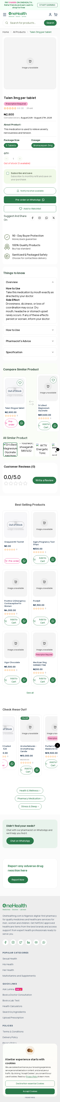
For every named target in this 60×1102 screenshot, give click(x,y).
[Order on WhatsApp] (21, 423)
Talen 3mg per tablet (14, 408)
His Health (8, 964)
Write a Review (44, 480)
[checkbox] (7, 173)
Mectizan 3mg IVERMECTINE (40, 663)
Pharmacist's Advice (18, 341)
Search (50, 22)
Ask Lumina (12, 989)
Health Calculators (12, 1006)
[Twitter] (21, 942)
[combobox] (15, 159)
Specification (14, 352)
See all (30, 692)
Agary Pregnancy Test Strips (44, 543)
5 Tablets (11, 145)
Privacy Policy (32, 1076)
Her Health (8, 970)
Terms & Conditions (13, 1031)
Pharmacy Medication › (30, 798)
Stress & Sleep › (30, 806)
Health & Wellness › (30, 790)
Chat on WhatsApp (20, 840)
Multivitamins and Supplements (19, 975)
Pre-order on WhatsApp (28, 199)
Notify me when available (32, 190)
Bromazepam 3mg (42, 145)
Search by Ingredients (14, 1011)
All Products (19, 31)
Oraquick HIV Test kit (14, 542)
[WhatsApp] (44, 942)
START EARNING (47, 5)
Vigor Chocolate (12, 662)
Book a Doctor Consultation (17, 994)
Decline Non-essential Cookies (30, 1083)
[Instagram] (13, 942)
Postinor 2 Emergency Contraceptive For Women (15, 603)
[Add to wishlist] (20, 383)
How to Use (13, 330)
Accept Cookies (30, 1091)
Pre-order (11, 423)
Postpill (36, 601)
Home (6, 31)
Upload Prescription (13, 1017)
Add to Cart (46, 426)
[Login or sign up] (50, 14)
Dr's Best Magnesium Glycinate (43, 408)
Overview (12, 282)
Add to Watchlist (32, 208)
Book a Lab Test (11, 1000)
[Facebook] (5, 942)
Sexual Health (10, 958)
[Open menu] (5, 15)
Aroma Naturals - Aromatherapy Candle (28, 749)
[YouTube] (36, 942)
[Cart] (55, 14)
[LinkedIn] (28, 942)
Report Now (18, 879)
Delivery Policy (10, 1037)
